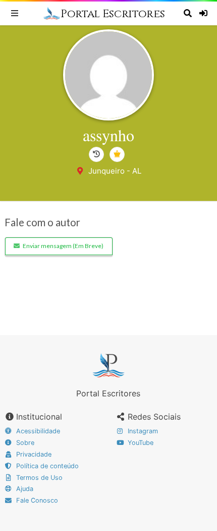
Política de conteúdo (46, 466)
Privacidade (32, 454)
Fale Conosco (36, 500)
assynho (108, 135)
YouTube (139, 442)
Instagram (142, 431)
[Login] (204, 13)
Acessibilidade (37, 431)
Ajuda (23, 489)
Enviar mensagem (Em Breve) (63, 246)
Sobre (24, 442)
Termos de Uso (38, 477)
